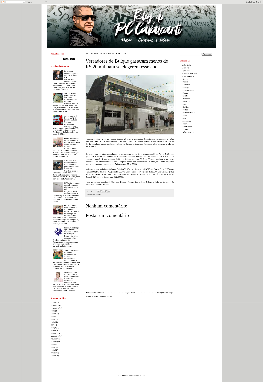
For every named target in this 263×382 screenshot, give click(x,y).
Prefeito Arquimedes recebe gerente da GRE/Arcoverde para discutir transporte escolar (72, 142)
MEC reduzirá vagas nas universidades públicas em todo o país (71, 186)
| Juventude (186, 99)
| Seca (184, 118)
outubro (54, 342)
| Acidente (185, 68)
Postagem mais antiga (165, 293)
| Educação (186, 88)
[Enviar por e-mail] (98, 191)
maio (53, 322)
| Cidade (185, 79)
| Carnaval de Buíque (189, 74)
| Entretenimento (188, 90)
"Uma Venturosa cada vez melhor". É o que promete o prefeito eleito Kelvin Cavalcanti (71, 165)
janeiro (53, 314)
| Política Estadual (188, 113)
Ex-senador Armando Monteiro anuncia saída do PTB (71, 74)
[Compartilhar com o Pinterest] (109, 191)
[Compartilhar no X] (103, 191)
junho (53, 319)
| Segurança (186, 121)
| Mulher (185, 104)
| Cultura (185, 82)
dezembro (55, 336)
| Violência (185, 129)
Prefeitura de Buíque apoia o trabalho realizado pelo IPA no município (72, 231)
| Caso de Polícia (188, 76)
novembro (55, 303)
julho (53, 311)
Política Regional (188, 132)
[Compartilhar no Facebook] (106, 191)
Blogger (142, 376)
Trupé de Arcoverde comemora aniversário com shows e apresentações (71, 254)
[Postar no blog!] (101, 191)
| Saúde (184, 115)
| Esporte (185, 93)
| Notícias (185, 107)
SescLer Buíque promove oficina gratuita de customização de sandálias (70, 97)
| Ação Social (186, 65)
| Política (98, 195)
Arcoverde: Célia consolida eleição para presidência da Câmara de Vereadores (71, 277)
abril (52, 325)
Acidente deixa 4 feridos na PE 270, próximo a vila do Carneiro (71, 119)
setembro (54, 305)
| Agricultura (186, 71)
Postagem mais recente (95, 293)
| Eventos (185, 96)
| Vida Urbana (187, 127)
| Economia (186, 85)
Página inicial (130, 293)
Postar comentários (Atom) (102, 296)
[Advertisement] (130, 284)
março (53, 328)
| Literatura (186, 101)
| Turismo (185, 124)
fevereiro (54, 331)
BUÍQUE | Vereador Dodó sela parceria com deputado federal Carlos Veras (71, 208)
